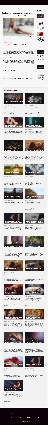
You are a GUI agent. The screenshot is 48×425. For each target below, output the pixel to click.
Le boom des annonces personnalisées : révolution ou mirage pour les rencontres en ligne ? (14, 127)
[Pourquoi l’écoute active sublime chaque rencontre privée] (34, 169)
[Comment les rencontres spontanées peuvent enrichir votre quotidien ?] (13, 337)
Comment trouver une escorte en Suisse (41, 72)
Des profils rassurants (7, 40)
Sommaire (6, 37)
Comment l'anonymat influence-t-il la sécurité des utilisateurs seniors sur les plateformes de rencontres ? (34, 366)
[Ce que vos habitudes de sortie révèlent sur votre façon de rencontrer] (13, 145)
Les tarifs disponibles (6, 44)
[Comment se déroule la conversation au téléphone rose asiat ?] (40, 34)
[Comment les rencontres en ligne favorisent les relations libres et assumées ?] (34, 265)
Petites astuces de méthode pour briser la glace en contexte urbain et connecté (34, 103)
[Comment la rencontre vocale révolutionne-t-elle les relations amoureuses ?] (34, 241)
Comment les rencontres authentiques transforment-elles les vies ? (13, 294)
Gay (20, 417)
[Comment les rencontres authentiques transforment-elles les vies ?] (13, 289)
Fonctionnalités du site (7, 42)
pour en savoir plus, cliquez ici (11, 50)
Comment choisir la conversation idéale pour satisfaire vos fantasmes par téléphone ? (34, 223)
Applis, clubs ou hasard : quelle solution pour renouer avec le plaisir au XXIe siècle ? (34, 150)
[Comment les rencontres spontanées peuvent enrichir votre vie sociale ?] (13, 241)
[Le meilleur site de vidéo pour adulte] (40, 52)
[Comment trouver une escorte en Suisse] (40, 67)
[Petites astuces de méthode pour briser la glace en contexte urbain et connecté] (34, 98)
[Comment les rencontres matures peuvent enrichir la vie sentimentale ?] (34, 289)
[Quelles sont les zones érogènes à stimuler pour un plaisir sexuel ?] (40, 16)
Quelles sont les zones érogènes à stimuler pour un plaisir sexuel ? (40, 22)
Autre (37, 417)
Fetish (28, 417)
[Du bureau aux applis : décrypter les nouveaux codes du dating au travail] (13, 193)
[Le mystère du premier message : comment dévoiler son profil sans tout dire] (13, 169)
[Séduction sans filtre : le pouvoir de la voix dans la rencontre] (13, 98)
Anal (11, 417)
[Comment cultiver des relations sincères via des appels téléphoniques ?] (34, 337)
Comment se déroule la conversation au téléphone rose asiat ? (41, 39)
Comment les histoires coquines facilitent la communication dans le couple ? (13, 223)
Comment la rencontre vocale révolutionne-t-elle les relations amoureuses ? (33, 246)
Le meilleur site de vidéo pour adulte (40, 56)
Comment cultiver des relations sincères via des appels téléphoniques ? (34, 342)
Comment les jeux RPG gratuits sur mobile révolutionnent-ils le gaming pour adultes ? (13, 390)
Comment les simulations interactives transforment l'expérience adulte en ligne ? (12, 270)
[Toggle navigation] (2, 2)
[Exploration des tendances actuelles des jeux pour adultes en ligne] (13, 313)
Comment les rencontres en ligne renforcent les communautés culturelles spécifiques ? (33, 198)
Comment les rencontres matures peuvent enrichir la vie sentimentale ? (34, 294)
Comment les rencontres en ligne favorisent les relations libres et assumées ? (33, 270)
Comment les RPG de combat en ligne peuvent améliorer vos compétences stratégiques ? (14, 366)
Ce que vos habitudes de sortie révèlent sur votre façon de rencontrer (12, 150)
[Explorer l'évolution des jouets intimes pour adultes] (34, 313)
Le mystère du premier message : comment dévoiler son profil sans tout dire (13, 174)
